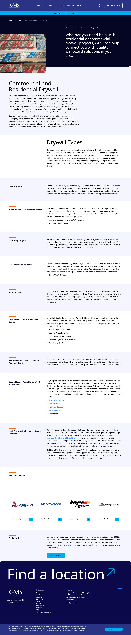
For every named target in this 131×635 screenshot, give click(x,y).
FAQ (37, 610)
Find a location (56, 574)
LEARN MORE (74, 13)
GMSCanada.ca (15, 603)
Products (16, 20)
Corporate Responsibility (44, 612)
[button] (99, 5)
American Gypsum (57, 400)
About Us (39, 599)
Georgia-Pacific (55, 410)
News (79, 5)
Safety (38, 601)
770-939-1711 (70, 600)
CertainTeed (54, 403)
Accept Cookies (113, 629)
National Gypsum (56, 407)
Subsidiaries (41, 5)
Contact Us (40, 606)
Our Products (23, 20)
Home (10, 20)
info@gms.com (71, 603)
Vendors (39, 608)
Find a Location (113, 5)
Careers (39, 603)
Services (39, 595)
